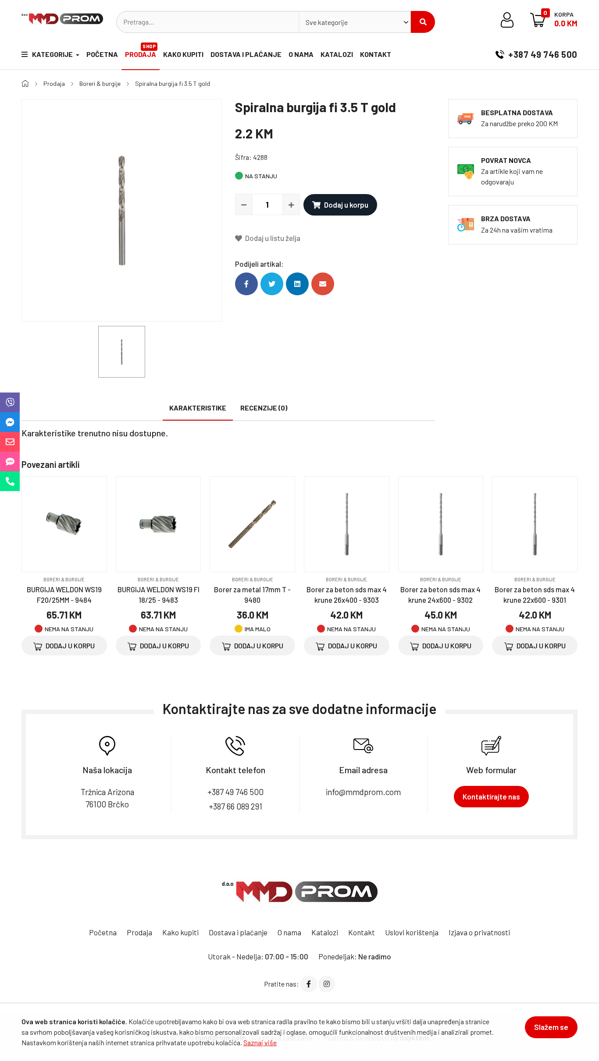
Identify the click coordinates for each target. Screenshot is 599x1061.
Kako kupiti (183, 54)
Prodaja (140, 50)
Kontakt (375, 54)
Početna (102, 54)
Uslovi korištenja (412, 932)
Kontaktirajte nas (491, 796)
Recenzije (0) (263, 407)
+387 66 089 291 (235, 806)
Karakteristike (197, 407)
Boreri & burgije (100, 83)
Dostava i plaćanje (246, 54)
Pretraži (423, 22)
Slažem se (551, 1026)
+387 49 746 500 (542, 54)
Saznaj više (260, 1042)
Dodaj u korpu (346, 204)
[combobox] (355, 22)
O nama (301, 54)
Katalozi (337, 54)
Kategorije (53, 54)
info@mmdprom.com (363, 792)
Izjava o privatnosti (479, 932)
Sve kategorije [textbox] (327, 22)
